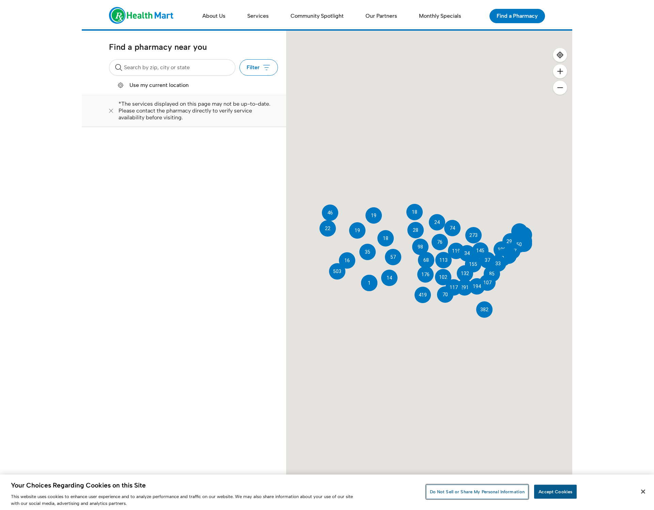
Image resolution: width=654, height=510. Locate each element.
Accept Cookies (555, 491)
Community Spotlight (317, 16)
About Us (213, 16)
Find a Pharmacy (517, 16)
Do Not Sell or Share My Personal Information (477, 491)
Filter (253, 67)
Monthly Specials (440, 16)
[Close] (643, 491)
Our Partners (381, 16)
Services (258, 16)
